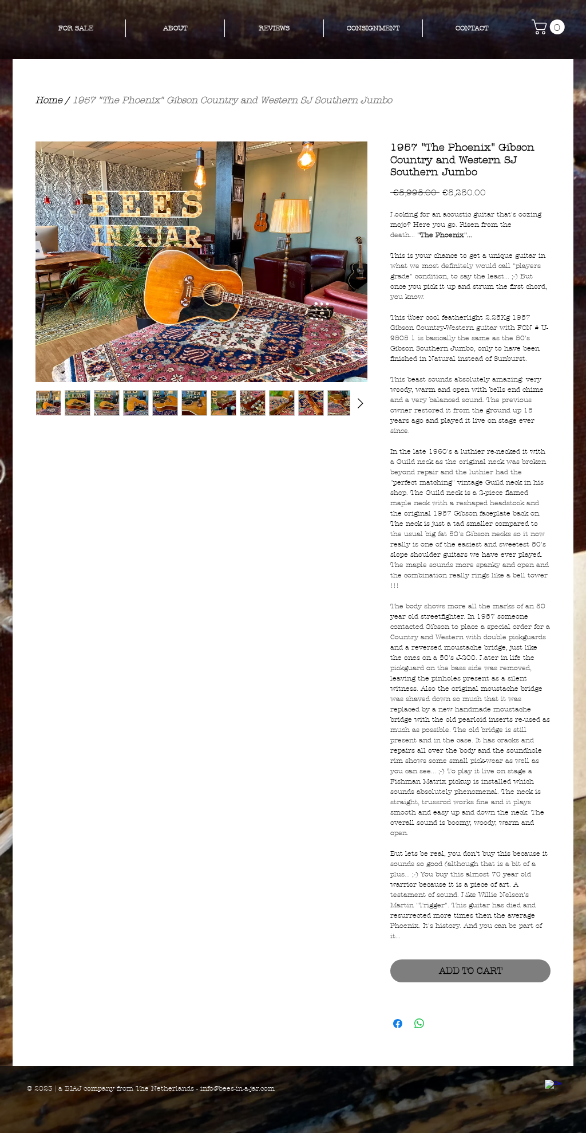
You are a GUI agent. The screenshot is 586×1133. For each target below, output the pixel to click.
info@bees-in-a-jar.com (237, 1088)
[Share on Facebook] (398, 1023)
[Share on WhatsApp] (419, 1023)
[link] (550, 26)
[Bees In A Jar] (553, 1088)
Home (48, 100)
